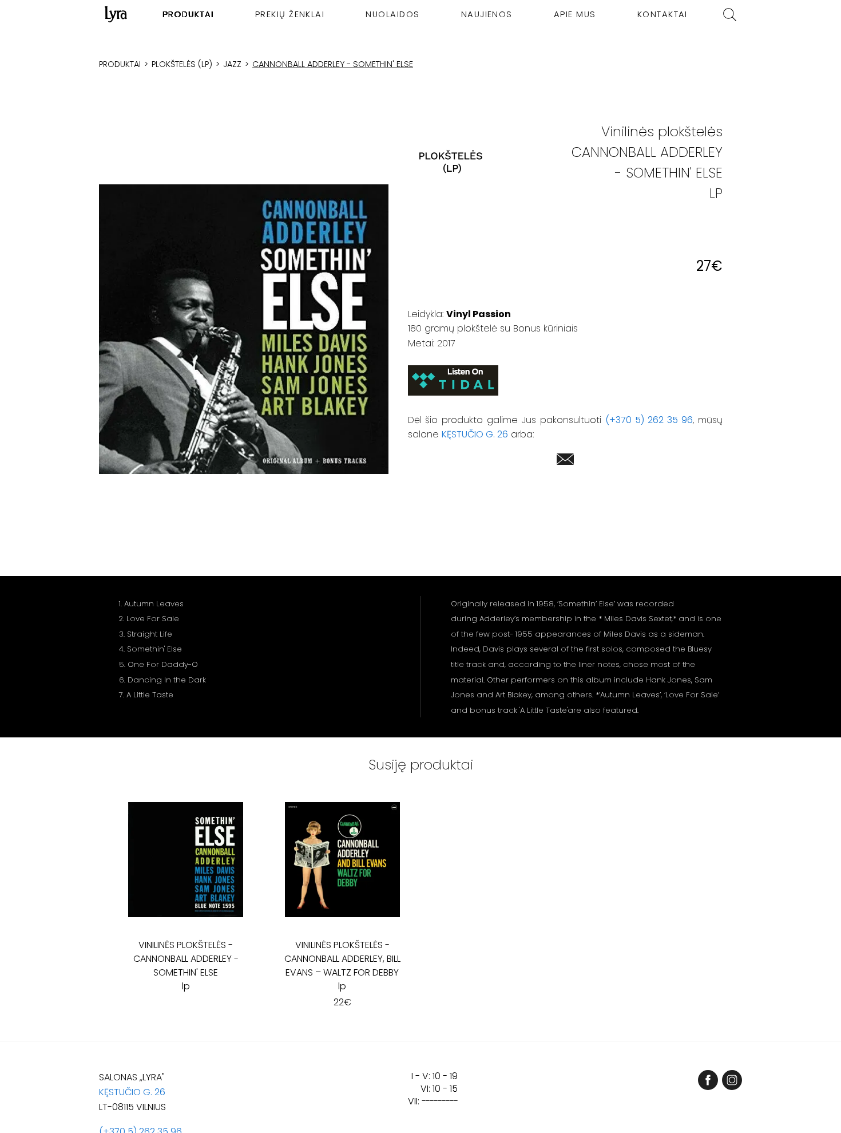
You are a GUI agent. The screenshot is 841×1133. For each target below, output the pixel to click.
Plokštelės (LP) (182, 64)
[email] (565, 461)
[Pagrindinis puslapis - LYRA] (116, 14)
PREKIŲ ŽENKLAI (290, 14)
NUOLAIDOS (392, 14)
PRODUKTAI (188, 14)
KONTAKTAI (662, 14)
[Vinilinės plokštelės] (451, 162)
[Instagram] (732, 1080)
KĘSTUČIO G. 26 (475, 434)
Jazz (232, 64)
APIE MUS (575, 14)
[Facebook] (708, 1080)
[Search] (729, 14)
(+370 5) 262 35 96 (649, 420)
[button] (243, 329)
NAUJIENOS (487, 14)
